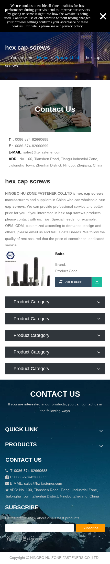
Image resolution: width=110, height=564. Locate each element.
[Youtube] (40, 539)
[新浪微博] (32, 539)
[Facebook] (8, 539)
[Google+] (16, 539)
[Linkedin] (24, 539)
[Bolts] (28, 274)
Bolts (59, 254)
